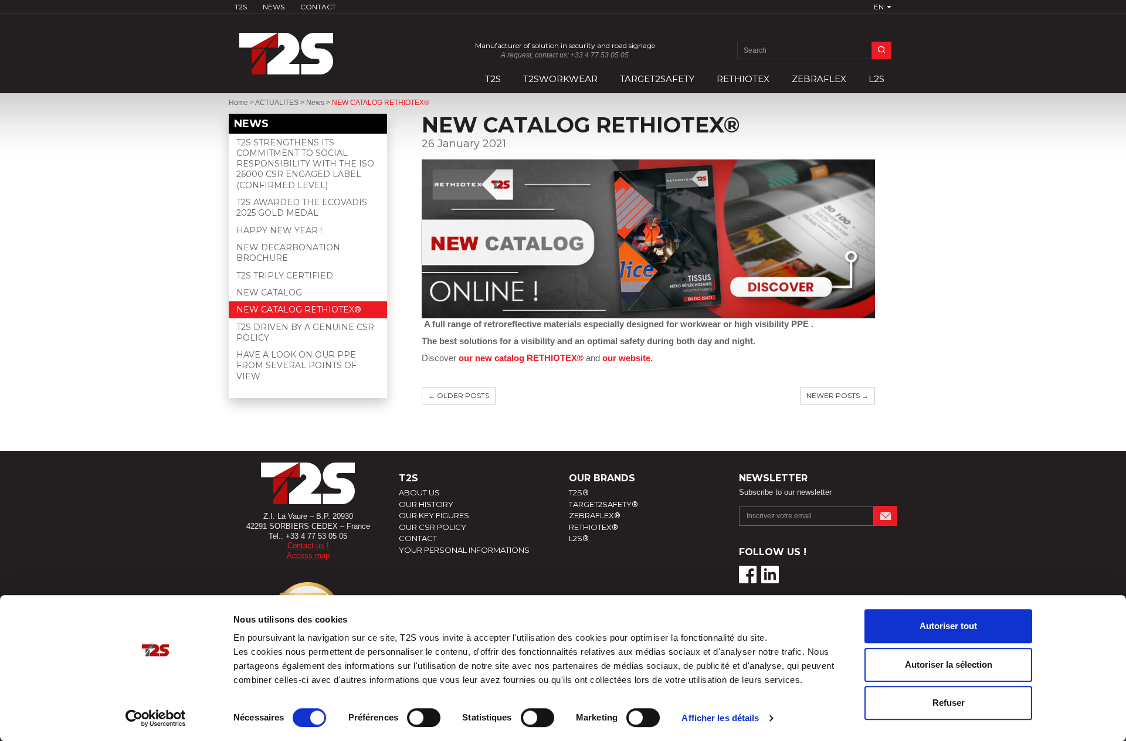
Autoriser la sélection (948, 664)
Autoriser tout (948, 626)
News (273, 6)
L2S (876, 78)
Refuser (948, 703)
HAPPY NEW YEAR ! (279, 230)
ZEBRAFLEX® (594, 515)
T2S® (579, 492)
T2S (241, 6)
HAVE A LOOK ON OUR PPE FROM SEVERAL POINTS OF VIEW (296, 365)
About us (419, 492)
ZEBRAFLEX (819, 78)
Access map (308, 555)
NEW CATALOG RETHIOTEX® (298, 309)
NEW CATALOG (269, 292)
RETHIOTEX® (593, 527)
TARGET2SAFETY (657, 78)
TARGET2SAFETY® (603, 504)
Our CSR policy (432, 527)
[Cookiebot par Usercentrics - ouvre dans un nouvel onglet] (155, 718)
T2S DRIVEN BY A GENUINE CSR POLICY (305, 332)
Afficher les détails (720, 718)
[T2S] (308, 47)
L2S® (579, 538)
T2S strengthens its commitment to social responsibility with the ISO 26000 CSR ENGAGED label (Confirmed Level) (305, 164)
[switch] (423, 717)
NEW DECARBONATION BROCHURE (288, 252)
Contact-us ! (308, 545)
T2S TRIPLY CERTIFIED (284, 275)
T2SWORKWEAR (560, 78)
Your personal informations (464, 550)
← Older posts (458, 395)
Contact (318, 6)
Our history (426, 504)
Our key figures (434, 515)
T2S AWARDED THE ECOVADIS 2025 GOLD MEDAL (301, 207)
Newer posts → (837, 395)
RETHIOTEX (743, 78)
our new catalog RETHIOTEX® (521, 358)
